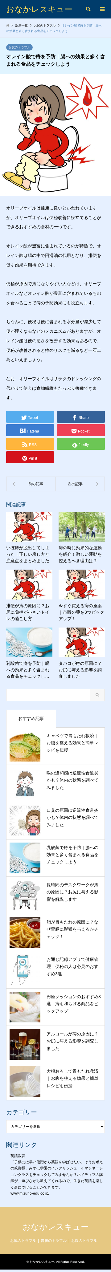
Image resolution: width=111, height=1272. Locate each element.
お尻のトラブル (19, 47)
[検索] (88, 9)
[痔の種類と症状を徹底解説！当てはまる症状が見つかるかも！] (31, 484)
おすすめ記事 (31, 718)
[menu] (101, 9)
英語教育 (17, 1156)
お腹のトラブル (84, 1240)
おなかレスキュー (56, 1226)
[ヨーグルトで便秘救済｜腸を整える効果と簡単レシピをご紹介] (80, 484)
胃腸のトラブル (54, 1240)
